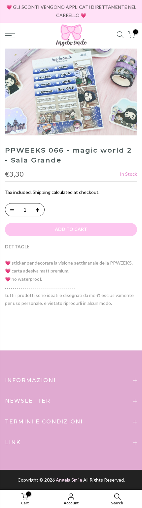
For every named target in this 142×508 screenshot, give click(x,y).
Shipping (42, 192)
